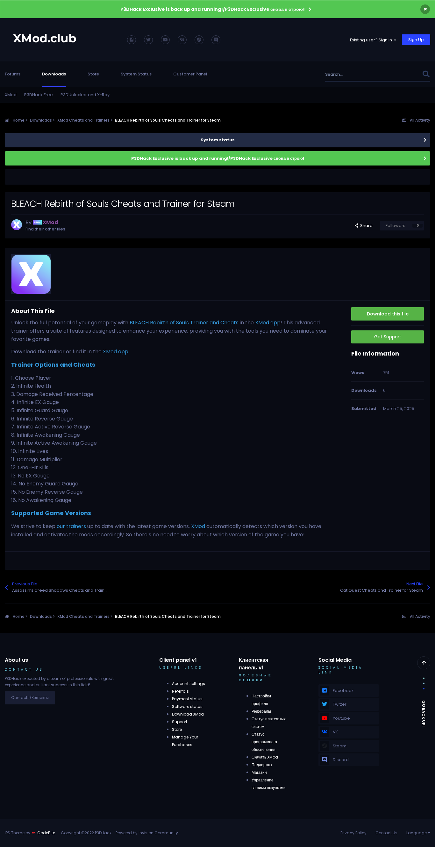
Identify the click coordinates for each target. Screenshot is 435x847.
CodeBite (46, 833)
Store (93, 74)
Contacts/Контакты (30, 697)
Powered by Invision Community (147, 833)
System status (218, 140)
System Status (136, 74)
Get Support (387, 337)
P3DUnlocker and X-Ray (85, 95)
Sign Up (416, 40)
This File (405, 74)
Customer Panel (190, 74)
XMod (11, 95)
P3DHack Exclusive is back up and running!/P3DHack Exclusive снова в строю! (212, 9)
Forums (12, 74)
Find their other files (45, 229)
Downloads (54, 74)
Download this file (388, 314)
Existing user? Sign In (372, 40)
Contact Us (386, 833)
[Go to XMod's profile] (16, 224)
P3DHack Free (38, 95)
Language (417, 833)
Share (365, 225)
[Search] (426, 74)
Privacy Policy (353, 833)
